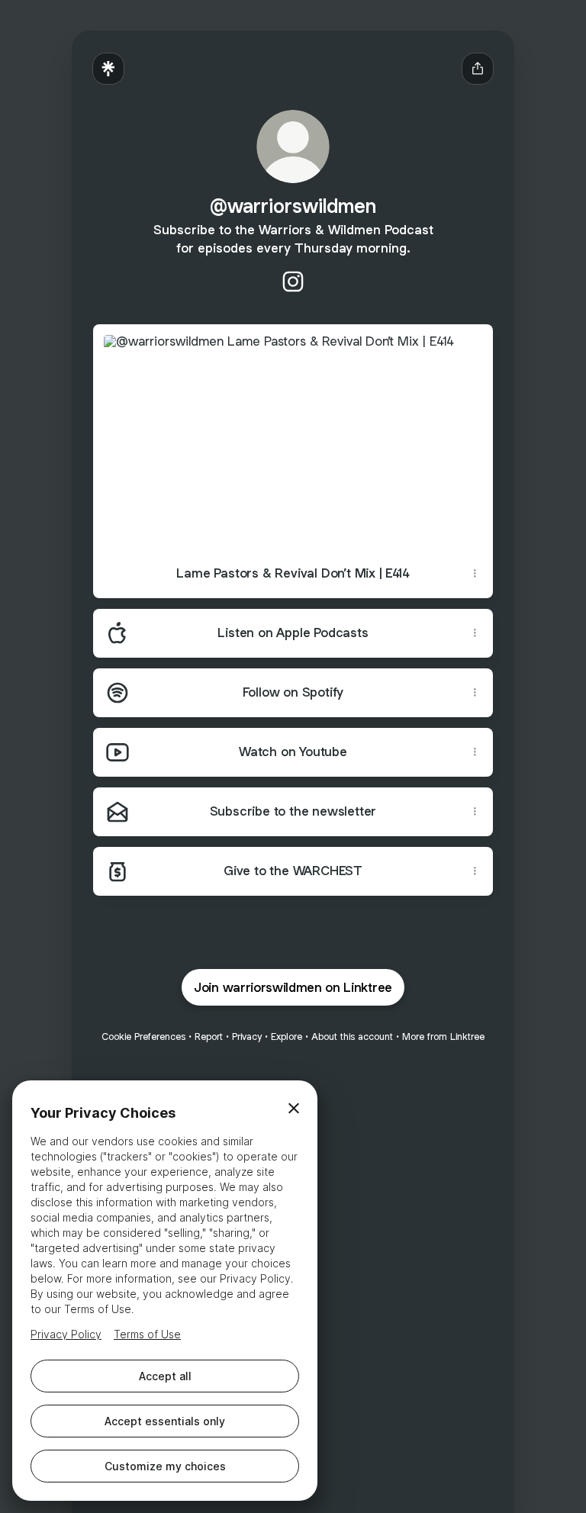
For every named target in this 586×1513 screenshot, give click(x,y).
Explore (286, 1036)
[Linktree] (108, 68)
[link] (293, 281)
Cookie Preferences (143, 1036)
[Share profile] (477, 68)
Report (209, 1036)
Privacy (247, 1036)
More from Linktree (443, 1036)
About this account (352, 1036)
